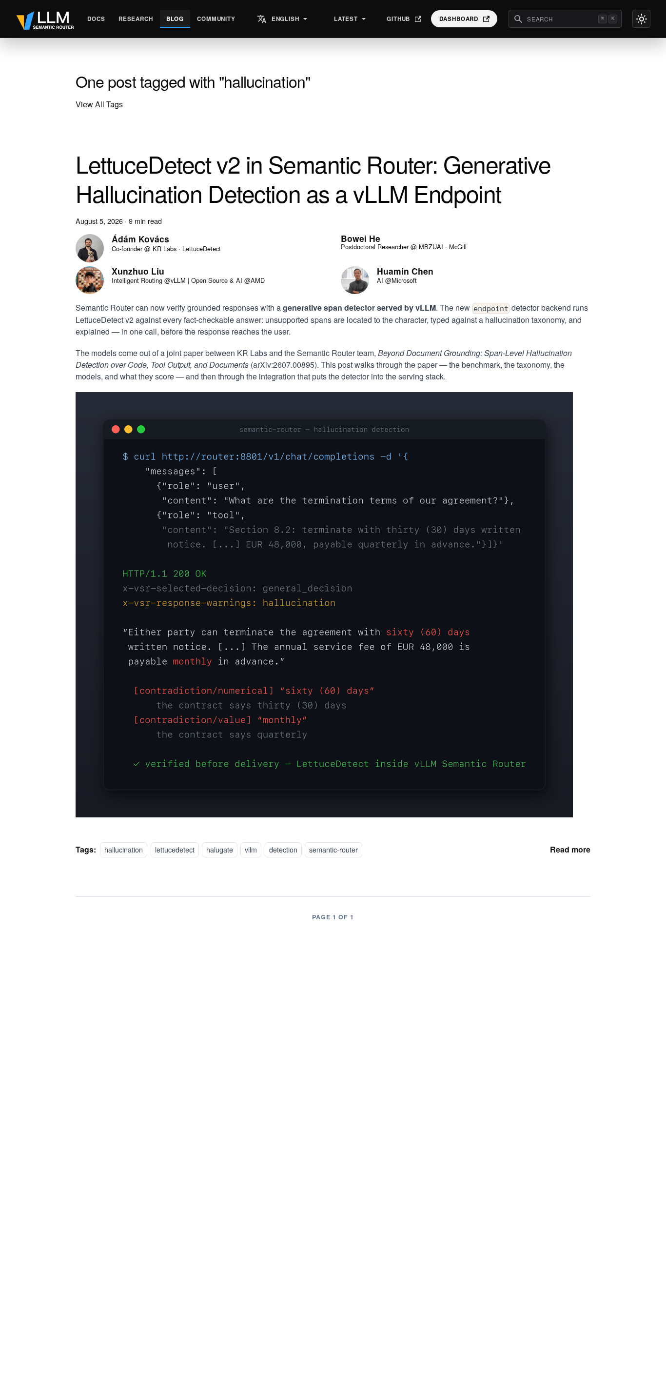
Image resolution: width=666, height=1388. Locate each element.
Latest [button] (346, 19)
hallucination (123, 849)
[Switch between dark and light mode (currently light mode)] (641, 19)
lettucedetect (175, 849)
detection (283, 849)
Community (216, 19)
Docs (96, 19)
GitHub (398, 19)
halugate (219, 849)
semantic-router (333, 849)
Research (135, 19)
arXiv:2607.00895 (283, 364)
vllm (251, 849)
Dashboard (458, 19)
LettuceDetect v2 (105, 319)
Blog (175, 19)
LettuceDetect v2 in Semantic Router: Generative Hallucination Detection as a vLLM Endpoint (313, 178)
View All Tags (99, 104)
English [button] (285, 19)
